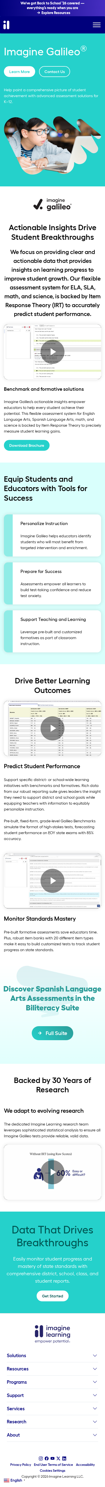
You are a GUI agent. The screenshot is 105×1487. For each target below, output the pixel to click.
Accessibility (85, 1465)
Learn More (19, 71)
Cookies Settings (52, 1470)
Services (16, 1408)
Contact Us (54, 71)
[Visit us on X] (58, 1458)
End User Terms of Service (53, 1465)
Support (15, 1395)
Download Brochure (26, 445)
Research (16, 1421)
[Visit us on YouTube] (52, 1458)
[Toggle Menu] (97, 25)
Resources (18, 1368)
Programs (17, 1382)
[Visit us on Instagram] (41, 1458)
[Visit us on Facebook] (47, 1458)
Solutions (16, 1355)
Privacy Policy (20, 1465)
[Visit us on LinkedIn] (64, 1458)
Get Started (52, 1296)
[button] (95, 1357)
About (13, 1435)
